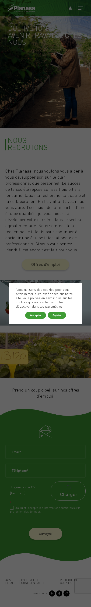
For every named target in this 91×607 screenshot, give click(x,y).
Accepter (35, 315)
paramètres (54, 306)
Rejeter (56, 315)
